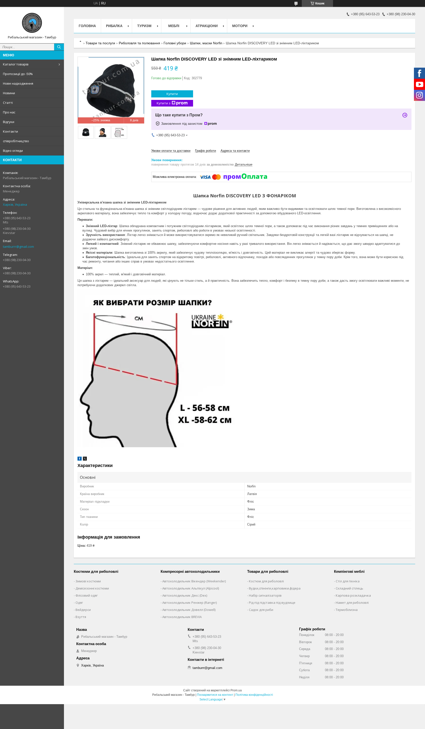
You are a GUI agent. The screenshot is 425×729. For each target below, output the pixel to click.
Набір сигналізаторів (265, 595)
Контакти (10, 131)
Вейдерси (83, 609)
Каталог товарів (16, 64)
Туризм (144, 26)
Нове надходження (18, 83)
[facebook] (79, 459)
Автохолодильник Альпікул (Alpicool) (190, 588)
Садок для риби (261, 609)
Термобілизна (347, 609)
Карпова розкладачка (353, 595)
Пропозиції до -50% (18, 74)
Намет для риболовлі (352, 602)
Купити (172, 94)
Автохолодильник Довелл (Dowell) (188, 609)
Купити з (163, 103)
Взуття (81, 617)
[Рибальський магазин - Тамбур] (32, 23)
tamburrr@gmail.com (18, 246)
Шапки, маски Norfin (206, 43)
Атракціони (207, 26)
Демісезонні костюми (92, 588)
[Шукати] (59, 47)
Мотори (239, 26)
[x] (85, 459)
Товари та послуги (100, 43)
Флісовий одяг (87, 595)
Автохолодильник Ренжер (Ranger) (189, 602)
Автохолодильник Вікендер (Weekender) (194, 581)
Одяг (79, 602)
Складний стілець (349, 588)
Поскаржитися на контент (215, 695)
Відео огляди (13, 150)
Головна (87, 26)
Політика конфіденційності (254, 695)
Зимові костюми (88, 581)
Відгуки (8, 122)
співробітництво (16, 141)
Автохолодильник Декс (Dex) (184, 595)
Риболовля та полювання (139, 43)
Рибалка (114, 26)
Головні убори (175, 43)
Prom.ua (236, 690)
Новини (9, 93)
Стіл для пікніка (348, 581)
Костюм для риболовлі (266, 581)
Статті (8, 102)
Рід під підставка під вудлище (272, 602)
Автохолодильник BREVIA (182, 617)
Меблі (173, 26)
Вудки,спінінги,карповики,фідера (275, 588)
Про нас (9, 112)
